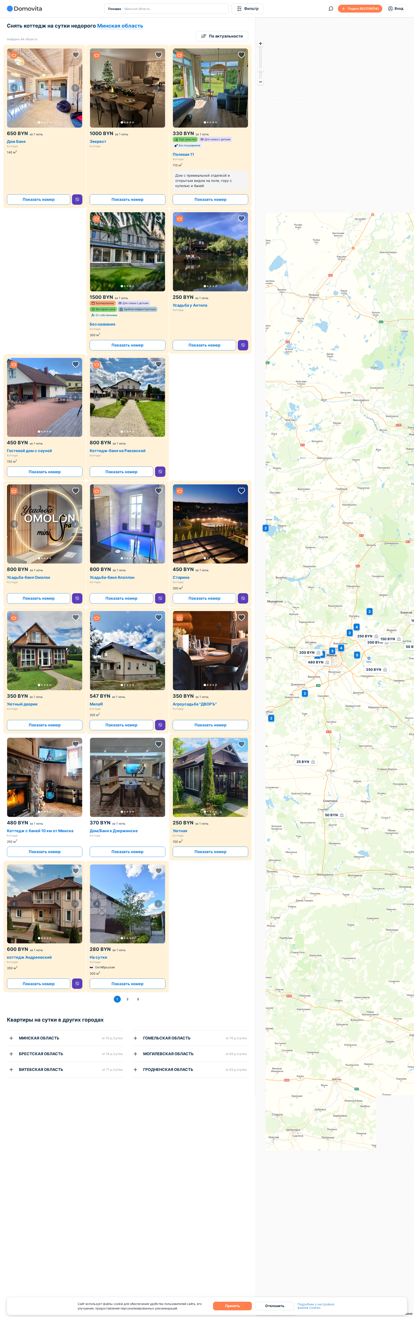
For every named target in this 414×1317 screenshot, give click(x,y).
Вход (399, 8)
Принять (232, 1306)
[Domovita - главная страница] (24, 8)
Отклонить (274, 1306)
